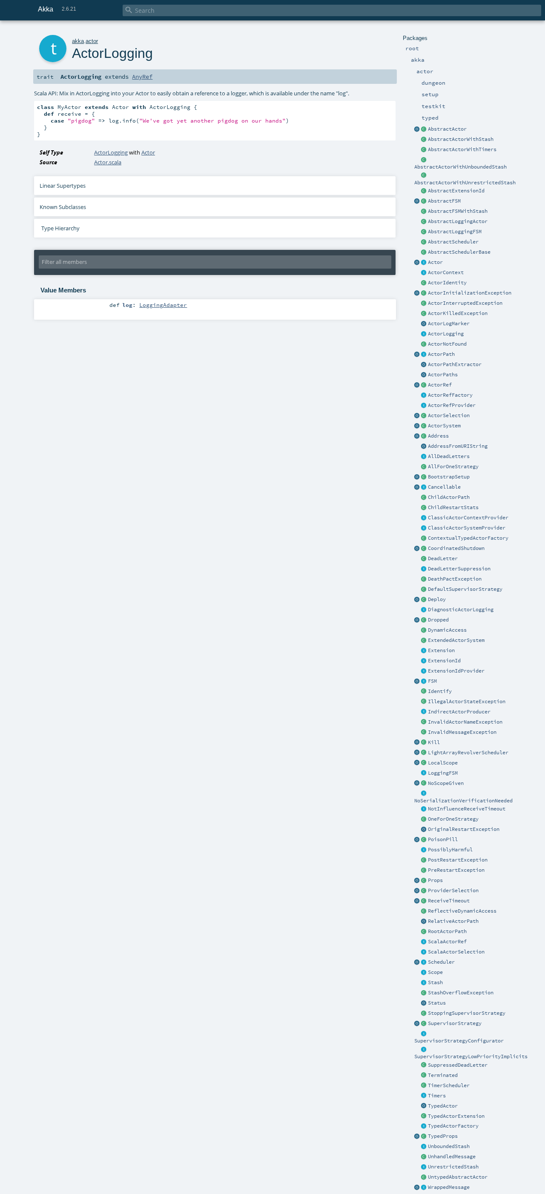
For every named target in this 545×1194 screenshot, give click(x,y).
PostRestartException (458, 860)
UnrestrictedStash (453, 1167)
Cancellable (444, 487)
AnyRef (142, 76)
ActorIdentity (447, 283)
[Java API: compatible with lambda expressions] (417, 129)
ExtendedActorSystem (456, 640)
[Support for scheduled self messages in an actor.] (424, 1085)
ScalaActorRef (447, 942)
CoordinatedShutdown (456, 548)
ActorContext (446, 272)
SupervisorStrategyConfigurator (459, 1041)
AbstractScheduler (453, 242)
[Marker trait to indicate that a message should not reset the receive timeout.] (424, 809)
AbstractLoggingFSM (455, 232)
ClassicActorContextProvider (468, 518)
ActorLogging (446, 334)
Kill (434, 742)
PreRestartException (456, 870)
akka (78, 41)
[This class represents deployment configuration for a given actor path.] (424, 599)
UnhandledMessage (452, 1157)
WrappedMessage (449, 1187)
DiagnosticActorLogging (460, 610)
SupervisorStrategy (455, 1023)
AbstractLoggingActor (458, 221)
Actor (435, 262)
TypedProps (443, 1136)
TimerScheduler (449, 1085)
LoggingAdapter (163, 304)
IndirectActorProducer (459, 712)
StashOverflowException (460, 993)
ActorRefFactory (450, 395)
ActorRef (440, 385)
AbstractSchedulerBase (459, 252)
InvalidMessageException (462, 732)
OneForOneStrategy (453, 819)
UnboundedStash (449, 1146)
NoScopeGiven (446, 783)
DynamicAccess (447, 630)
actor (92, 41)
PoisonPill (443, 839)
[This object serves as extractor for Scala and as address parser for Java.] (424, 446)
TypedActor (443, 1106)
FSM (432, 681)
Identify (440, 691)
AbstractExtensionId (456, 191)
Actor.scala (107, 162)
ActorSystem (444, 426)
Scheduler (441, 962)
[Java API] (424, 375)
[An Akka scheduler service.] (424, 242)
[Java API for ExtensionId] (424, 191)
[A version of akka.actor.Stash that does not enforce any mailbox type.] (424, 1167)
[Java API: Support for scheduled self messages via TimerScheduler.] (424, 149)
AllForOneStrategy (453, 467)
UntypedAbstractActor (458, 1177)
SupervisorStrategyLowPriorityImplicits (471, 1056)
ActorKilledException (458, 313)
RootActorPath (447, 931)
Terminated (443, 1075)
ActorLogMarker (449, 323)
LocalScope (443, 763)
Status (437, 1003)
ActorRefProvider (452, 405)
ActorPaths (443, 375)
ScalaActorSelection (456, 952)
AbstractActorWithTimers (462, 149)
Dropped (438, 620)
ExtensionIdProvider (456, 671)
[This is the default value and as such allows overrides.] (424, 783)
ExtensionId (444, 661)
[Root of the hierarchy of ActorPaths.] (424, 931)
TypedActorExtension (456, 1116)
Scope (435, 972)
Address (438, 436)
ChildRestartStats (453, 507)
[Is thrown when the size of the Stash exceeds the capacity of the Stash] (424, 993)
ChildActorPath (449, 497)
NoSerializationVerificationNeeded (463, 801)
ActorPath (441, 354)
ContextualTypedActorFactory (468, 538)
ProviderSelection (453, 890)
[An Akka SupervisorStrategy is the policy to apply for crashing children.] (424, 1023)
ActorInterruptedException (465, 303)
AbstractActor (447, 129)
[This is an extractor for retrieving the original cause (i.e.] (424, 829)
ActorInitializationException (469, 293)
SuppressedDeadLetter (458, 1065)
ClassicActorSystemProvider (466, 528)
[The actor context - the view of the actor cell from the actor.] (424, 272)
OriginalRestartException (463, 829)
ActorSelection (449, 415)
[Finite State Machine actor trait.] (424, 681)
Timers (437, 1096)
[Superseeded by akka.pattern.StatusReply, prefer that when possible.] (424, 1003)
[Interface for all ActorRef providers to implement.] (424, 405)
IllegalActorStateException (466, 701)
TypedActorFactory (453, 1126)
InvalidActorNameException (465, 722)
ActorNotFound (447, 344)
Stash (435, 982)
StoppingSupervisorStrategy (466, 1013)
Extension (441, 650)
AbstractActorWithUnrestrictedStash (465, 183)
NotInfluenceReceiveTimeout (466, 809)
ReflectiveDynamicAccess (462, 911)
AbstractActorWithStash (460, 139)
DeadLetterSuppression (459, 569)
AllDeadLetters (449, 456)
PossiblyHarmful (450, 850)
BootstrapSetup (449, 477)
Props (435, 880)
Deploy (437, 599)
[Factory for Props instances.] (417, 880)
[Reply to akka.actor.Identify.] (424, 283)
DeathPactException (455, 579)
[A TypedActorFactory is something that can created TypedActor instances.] (424, 1126)
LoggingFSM (443, 773)
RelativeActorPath (453, 921)
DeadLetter (443, 558)
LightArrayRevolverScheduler (468, 753)
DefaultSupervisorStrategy (465, 589)
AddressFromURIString (458, 446)
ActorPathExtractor (455, 364)
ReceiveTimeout (449, 901)
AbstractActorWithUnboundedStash (460, 167)
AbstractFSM (444, 201)
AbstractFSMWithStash (458, 211)
